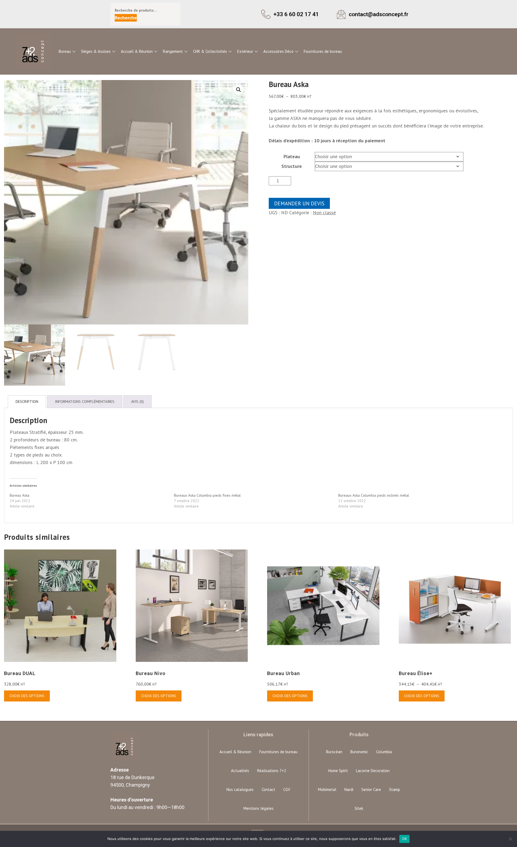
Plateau (292, 156)
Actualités (240, 770)
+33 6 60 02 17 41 (296, 14)
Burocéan (334, 751)
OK (404, 838)
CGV (286, 789)
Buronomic (359, 751)
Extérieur (245, 51)
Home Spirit (338, 770)
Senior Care (371, 789)
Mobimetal (327, 789)
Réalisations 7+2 (271, 770)
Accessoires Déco (278, 51)
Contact (268, 789)
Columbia (384, 751)
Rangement (173, 51)
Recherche (126, 18)
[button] (238, 90)
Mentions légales (258, 808)
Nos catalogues (240, 789)
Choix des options (26, 695)
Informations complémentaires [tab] (84, 401)
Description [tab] (27, 401)
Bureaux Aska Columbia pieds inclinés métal (373, 495)
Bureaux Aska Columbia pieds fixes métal (207, 495)
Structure (291, 166)
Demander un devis (299, 203)
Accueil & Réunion (137, 51)
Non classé (324, 212)
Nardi (348, 789)
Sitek (359, 808)
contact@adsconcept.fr (378, 14)
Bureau (65, 51)
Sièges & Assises (96, 51)
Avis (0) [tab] (137, 401)
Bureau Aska (19, 495)
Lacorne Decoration (373, 770)
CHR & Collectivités (210, 51)
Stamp (394, 789)
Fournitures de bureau (323, 51)
